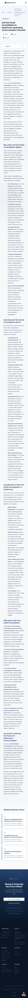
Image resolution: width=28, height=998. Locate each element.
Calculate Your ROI (14, 903)
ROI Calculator (6, 933)
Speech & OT (5, 954)
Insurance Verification (18, 932)
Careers (17, 969)
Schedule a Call (6, 935)
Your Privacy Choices (7, 989)
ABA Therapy (5, 951)
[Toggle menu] (26, 3)
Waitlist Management (20, 944)
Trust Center (5, 969)
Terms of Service (18, 989)
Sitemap (14, 992)
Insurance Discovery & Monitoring (20, 938)
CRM (15, 940)
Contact (17, 973)
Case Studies (18, 954)
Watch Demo (5, 937)
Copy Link (7, 37)
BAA (24, 989)
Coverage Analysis (7, 931)
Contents (14, 46)
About (16, 967)
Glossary (9, 12)
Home (3, 12)
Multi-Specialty (6, 956)
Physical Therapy (6, 952)
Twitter (6, 34)
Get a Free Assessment (14, 899)
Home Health (5, 958)
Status (3, 967)
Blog (16, 951)
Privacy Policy (20, 986)
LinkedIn (15, 34)
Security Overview (7, 971)
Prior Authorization (20, 935)
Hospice (4, 960)
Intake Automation (20, 942)
